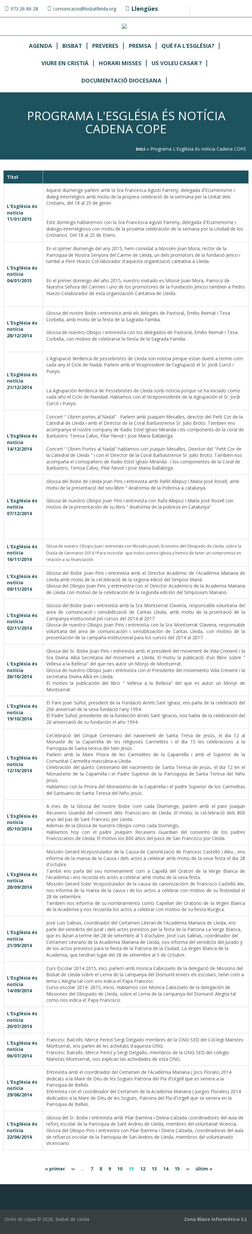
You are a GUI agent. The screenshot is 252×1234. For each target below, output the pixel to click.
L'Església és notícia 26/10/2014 (22, 670)
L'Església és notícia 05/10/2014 (22, 822)
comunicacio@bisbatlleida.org (84, 9)
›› (187, 1169)
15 (177, 1169)
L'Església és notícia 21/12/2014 (22, 380)
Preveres (105, 46)
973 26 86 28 (24, 9)
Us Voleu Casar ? (177, 63)
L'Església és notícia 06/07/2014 (22, 1049)
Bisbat (72, 46)
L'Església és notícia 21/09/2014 (22, 938)
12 (142, 1169)
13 (154, 1169)
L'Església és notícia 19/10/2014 (22, 712)
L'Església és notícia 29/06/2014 (22, 1088)
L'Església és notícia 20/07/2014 (22, 1019)
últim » (204, 1169)
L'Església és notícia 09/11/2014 (22, 582)
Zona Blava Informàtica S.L (215, 1219)
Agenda (40, 46)
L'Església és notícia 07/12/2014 (22, 506)
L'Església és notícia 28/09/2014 (22, 880)
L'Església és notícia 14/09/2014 (22, 984)
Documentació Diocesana (121, 80)
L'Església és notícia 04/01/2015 (22, 274)
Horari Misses (120, 63)
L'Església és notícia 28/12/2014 (22, 329)
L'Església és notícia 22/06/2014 (22, 1130)
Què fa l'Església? (187, 46)
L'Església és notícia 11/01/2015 (22, 212)
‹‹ (72, 1169)
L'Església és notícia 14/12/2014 (22, 442)
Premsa (140, 46)
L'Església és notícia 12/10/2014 (22, 764)
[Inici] (124, 27)
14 (165, 1169)
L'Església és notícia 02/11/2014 (22, 621)
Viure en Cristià (65, 63)
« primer (55, 1169)
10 (119, 1169)
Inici (140, 149)
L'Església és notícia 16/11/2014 (22, 552)
